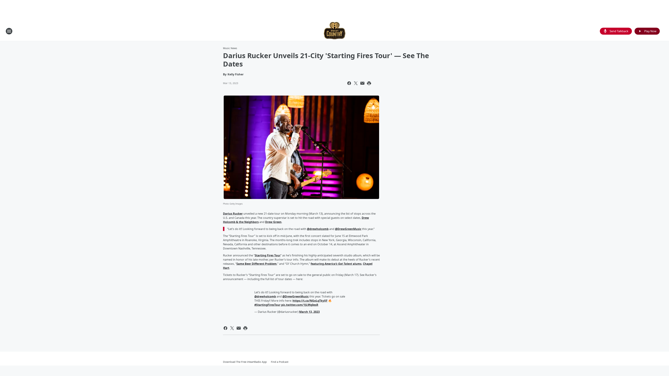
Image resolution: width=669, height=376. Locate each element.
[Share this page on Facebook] (349, 83)
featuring (318, 264)
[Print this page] (369, 83)
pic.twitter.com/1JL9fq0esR (299, 305)
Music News (230, 48)
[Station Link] (334, 31)
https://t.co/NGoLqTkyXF (310, 301)
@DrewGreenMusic (348, 229)
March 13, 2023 (309, 312)
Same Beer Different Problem (256, 264)
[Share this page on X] (355, 83)
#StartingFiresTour (267, 305)
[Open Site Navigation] (9, 31)
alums (357, 264)
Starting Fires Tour (267, 255)
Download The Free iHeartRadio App (245, 361)
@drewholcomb (318, 229)
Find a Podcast (279, 361)
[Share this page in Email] (362, 83)
